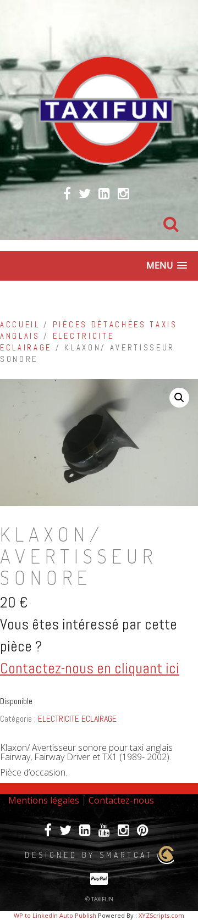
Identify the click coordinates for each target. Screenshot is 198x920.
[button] (179, 398)
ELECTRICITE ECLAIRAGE (77, 718)
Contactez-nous (121, 800)
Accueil (20, 325)
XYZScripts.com (161, 915)
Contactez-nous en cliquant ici (89, 668)
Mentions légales (43, 800)
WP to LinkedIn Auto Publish (55, 915)
